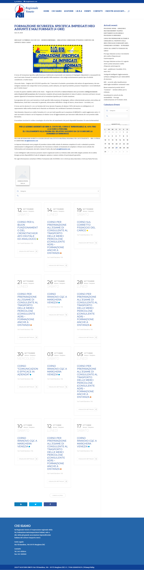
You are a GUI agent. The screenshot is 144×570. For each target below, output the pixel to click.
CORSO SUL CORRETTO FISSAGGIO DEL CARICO (86, 226)
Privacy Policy (89, 567)
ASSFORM (68, 11)
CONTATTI (98, 11)
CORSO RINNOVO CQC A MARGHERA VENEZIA (57, 298)
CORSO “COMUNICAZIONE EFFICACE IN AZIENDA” (27, 370)
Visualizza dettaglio (26, 251)
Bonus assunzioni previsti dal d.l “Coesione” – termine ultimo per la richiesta (115, 90)
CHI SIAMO (57, 11)
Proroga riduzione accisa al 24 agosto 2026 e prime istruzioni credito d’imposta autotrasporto (116, 64)
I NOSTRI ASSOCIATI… (115, 11)
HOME (46, 11)
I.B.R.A (79, 11)
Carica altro (58, 495)
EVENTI (87, 11)
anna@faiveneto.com (63, 149)
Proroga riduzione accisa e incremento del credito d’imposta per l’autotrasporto (116, 56)
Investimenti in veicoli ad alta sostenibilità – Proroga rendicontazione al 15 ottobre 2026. (115, 97)
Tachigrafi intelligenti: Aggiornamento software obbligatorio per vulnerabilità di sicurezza (117, 77)
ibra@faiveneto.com (31, 141)
